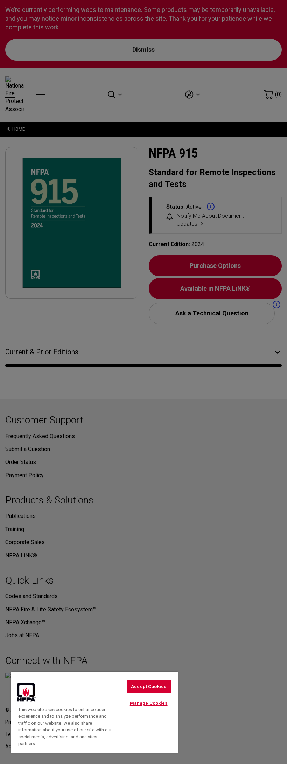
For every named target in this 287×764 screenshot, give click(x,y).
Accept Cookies (148, 686)
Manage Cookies (149, 703)
